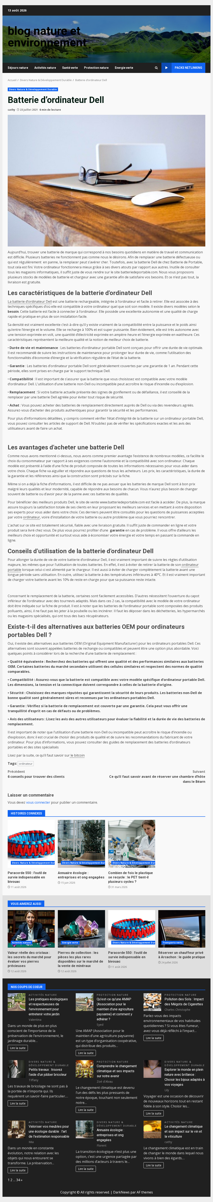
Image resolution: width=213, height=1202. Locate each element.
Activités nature (45, 67)
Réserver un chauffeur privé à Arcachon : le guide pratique (181, 929)
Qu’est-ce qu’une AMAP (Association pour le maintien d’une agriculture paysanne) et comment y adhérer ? (115, 1009)
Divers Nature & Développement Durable (33, 89)
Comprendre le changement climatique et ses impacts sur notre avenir (117, 1071)
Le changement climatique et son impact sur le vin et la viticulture (184, 1131)
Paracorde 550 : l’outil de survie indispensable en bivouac (31, 844)
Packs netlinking (188, 67)
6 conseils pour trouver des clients (36, 774)
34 (18, 1180)
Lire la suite (18, 1048)
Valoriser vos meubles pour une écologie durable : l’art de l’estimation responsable (49, 1131)
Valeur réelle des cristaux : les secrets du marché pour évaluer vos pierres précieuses (31, 929)
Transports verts (173, 942)
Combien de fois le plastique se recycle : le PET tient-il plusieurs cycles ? (131, 844)
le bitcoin (77, 755)
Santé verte (70, 67)
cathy (11, 109)
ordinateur (31, 517)
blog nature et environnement (47, 36)
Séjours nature (18, 67)
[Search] (156, 68)
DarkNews (121, 1192)
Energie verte (124, 67)
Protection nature (96, 67)
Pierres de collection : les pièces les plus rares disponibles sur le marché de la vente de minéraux (81, 929)
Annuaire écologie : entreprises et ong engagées (81, 844)
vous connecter (38, 802)
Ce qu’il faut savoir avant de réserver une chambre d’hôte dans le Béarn (157, 776)
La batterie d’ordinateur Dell (30, 301)
